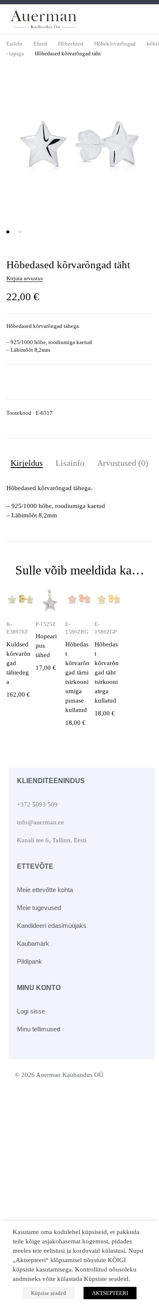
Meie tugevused (39, 907)
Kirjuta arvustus (24, 278)
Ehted (40, 43)
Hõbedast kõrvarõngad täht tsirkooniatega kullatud (107, 672)
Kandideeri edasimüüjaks (51, 925)
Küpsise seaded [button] (48, 1293)
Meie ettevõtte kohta (45, 889)
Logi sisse (31, 1011)
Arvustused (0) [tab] (122, 463)
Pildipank (29, 961)
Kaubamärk (33, 943)
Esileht (14, 43)
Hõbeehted (70, 43)
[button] (140, 88)
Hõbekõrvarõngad (115, 43)
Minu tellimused (38, 1029)
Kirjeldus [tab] (27, 463)
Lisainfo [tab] (70, 463)
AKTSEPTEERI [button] (110, 1293)
